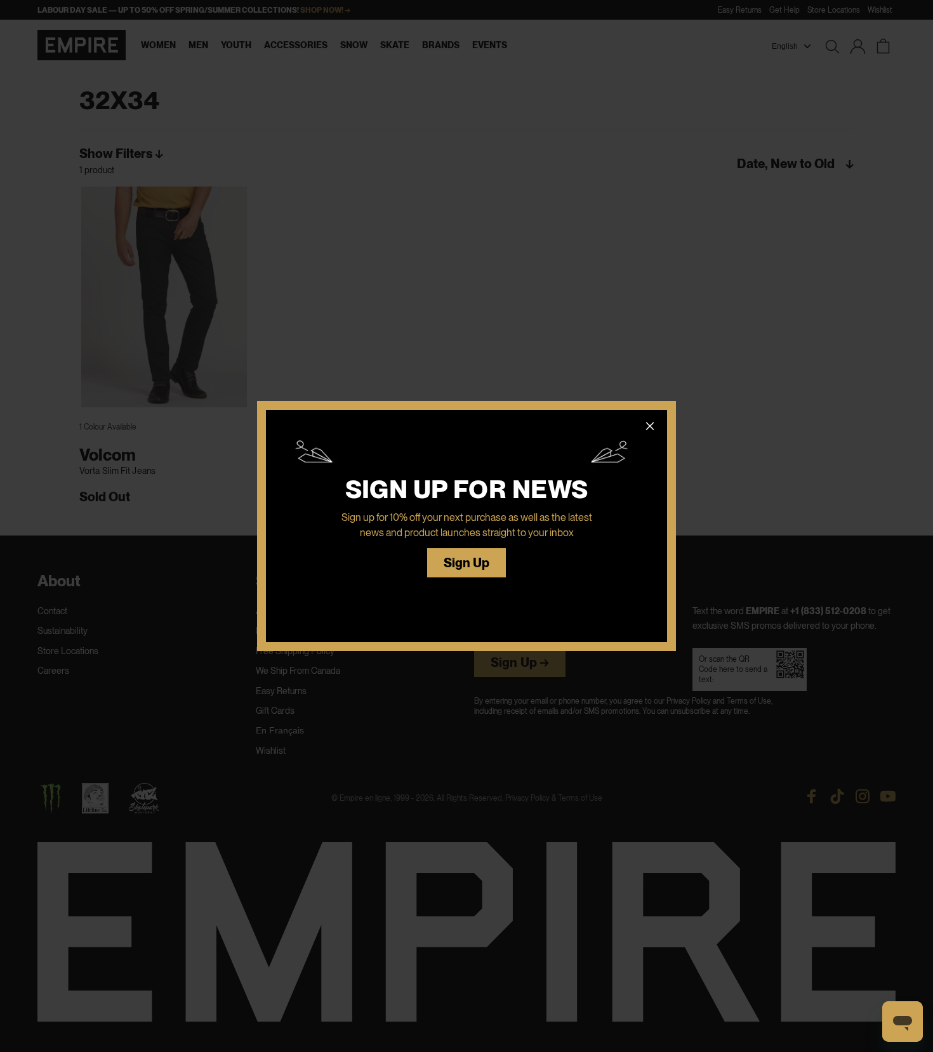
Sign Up (467, 563)
